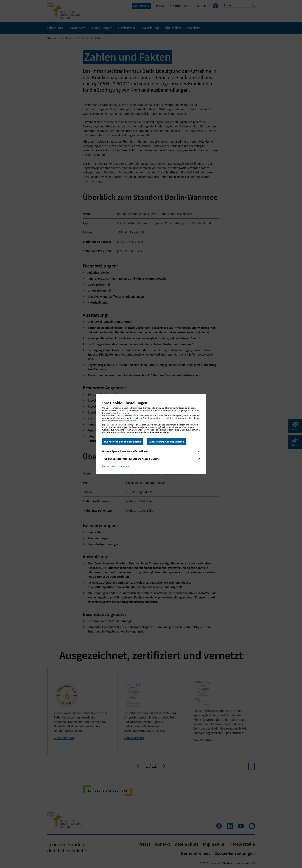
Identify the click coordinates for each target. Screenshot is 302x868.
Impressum (124, 466)
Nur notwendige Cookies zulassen (122, 441)
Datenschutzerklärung (125, 420)
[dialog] (151, 434)
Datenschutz (108, 466)
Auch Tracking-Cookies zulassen (166, 441)
